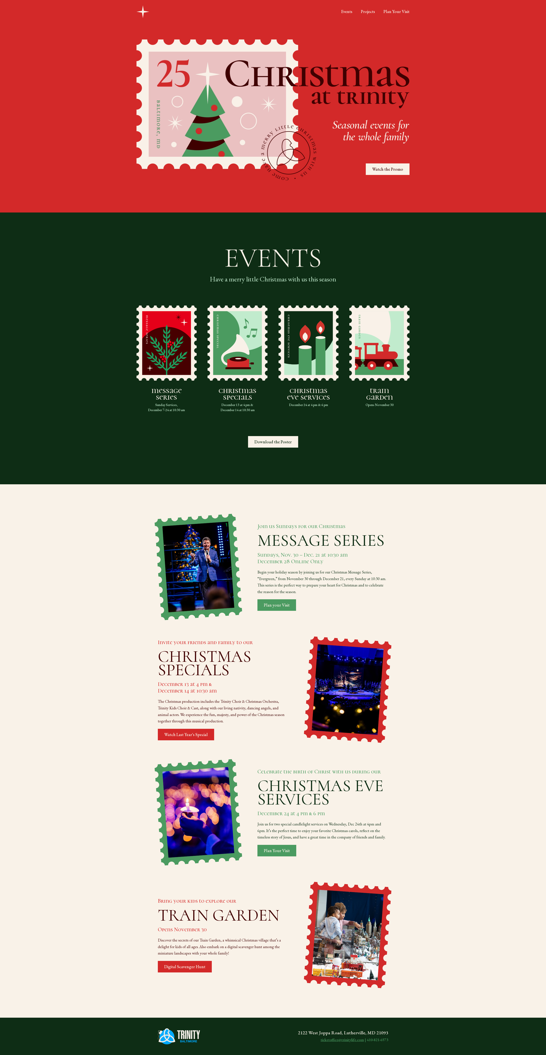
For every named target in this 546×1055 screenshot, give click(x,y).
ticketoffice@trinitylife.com (342, 1039)
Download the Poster (273, 442)
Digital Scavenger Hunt (184, 966)
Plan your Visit (277, 605)
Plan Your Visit (277, 850)
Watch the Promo (387, 169)
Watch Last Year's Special (186, 734)
